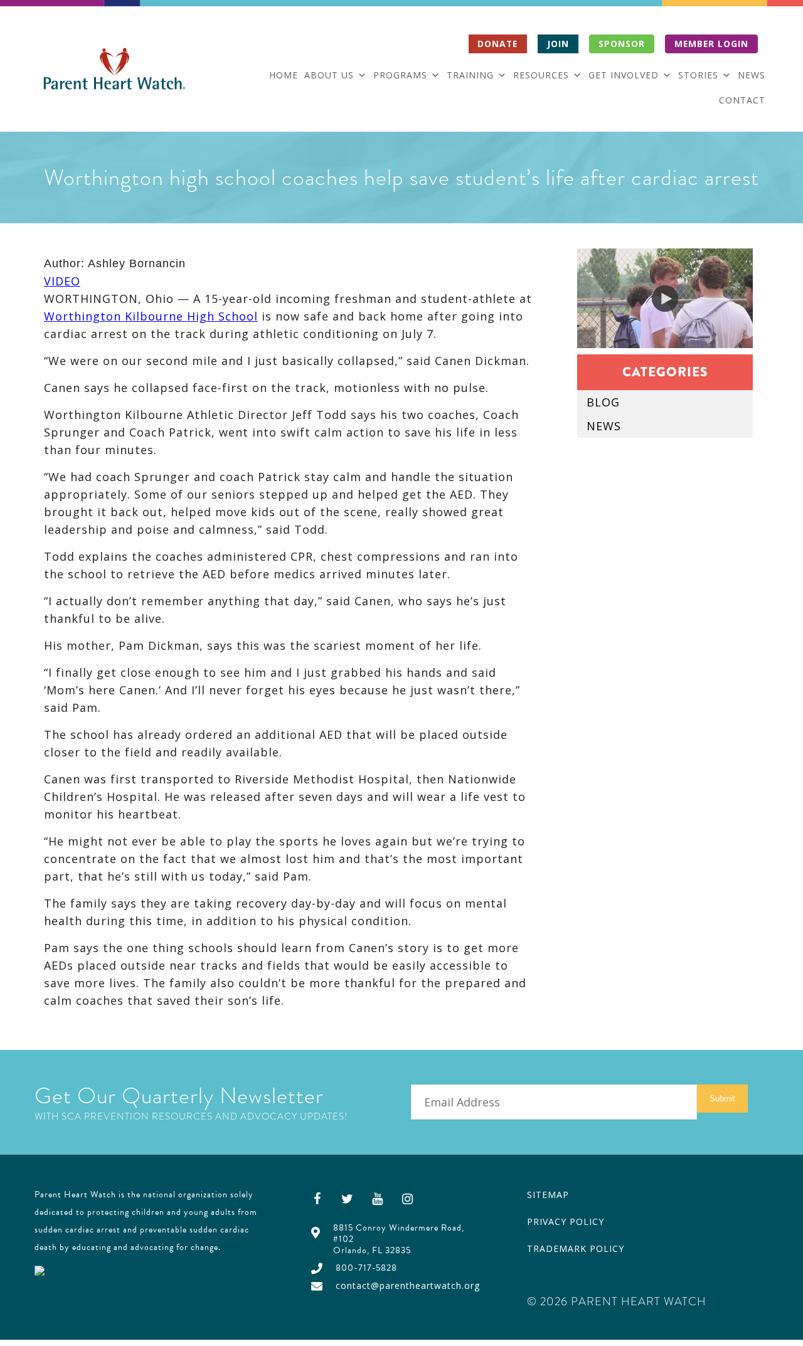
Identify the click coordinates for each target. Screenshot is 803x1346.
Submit (722, 1098)
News (751, 75)
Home (283, 75)
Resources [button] (541, 75)
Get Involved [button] (623, 75)
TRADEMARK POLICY (575, 1248)
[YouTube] (377, 1198)
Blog (603, 402)
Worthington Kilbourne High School (151, 316)
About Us (329, 75)
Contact (742, 100)
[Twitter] (347, 1198)
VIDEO (62, 281)
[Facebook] (317, 1198)
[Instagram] (407, 1198)
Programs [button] (400, 75)
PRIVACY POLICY (565, 1221)
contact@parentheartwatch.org (408, 1285)
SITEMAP (548, 1194)
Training (470, 75)
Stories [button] (698, 75)
